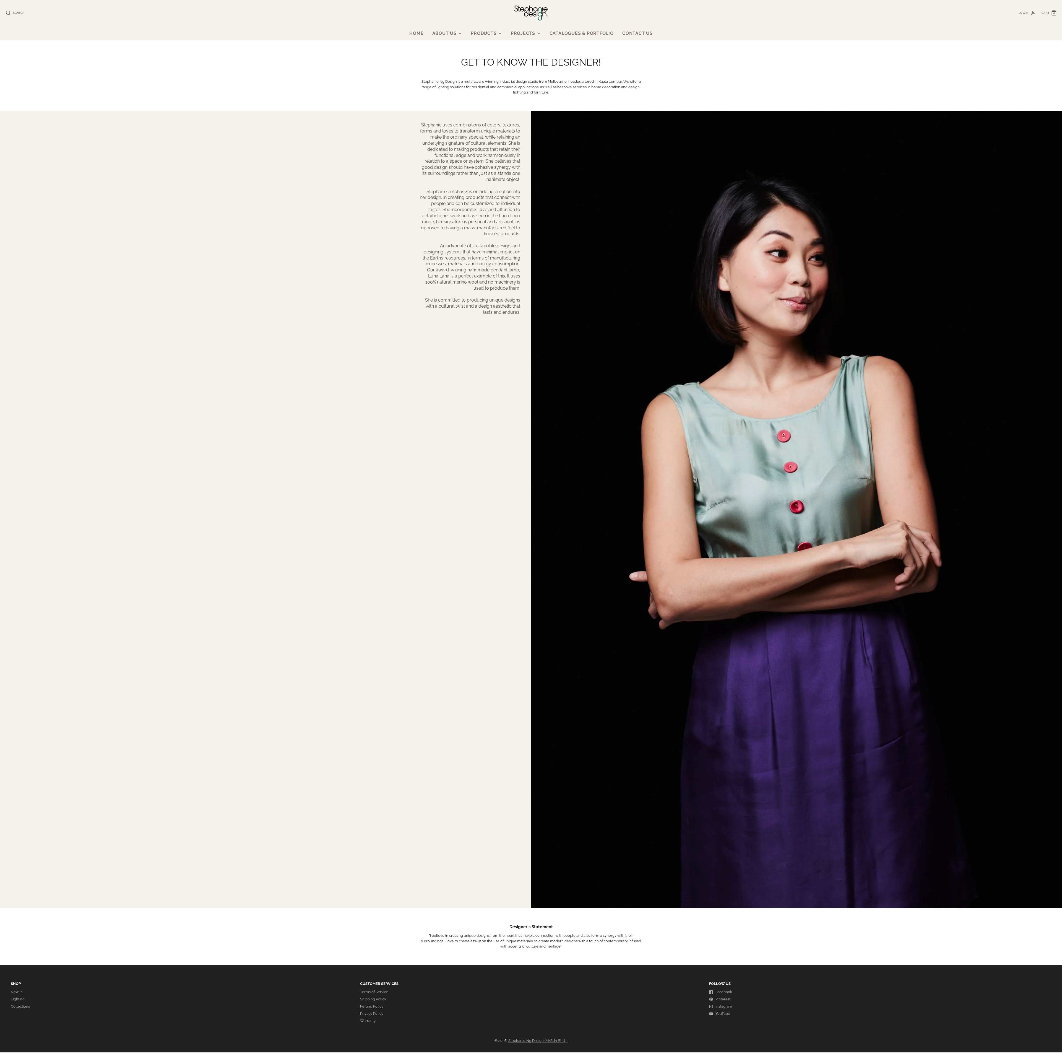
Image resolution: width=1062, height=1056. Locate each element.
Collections (20, 1006)
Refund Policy (371, 1006)
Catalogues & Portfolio (582, 33)
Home (416, 33)
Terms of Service (374, 992)
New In (17, 992)
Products (483, 33)
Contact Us (637, 33)
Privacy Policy (371, 1013)
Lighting (18, 999)
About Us (444, 33)
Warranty (368, 1021)
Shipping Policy (373, 999)
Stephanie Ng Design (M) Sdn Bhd (536, 1041)
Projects (523, 33)
